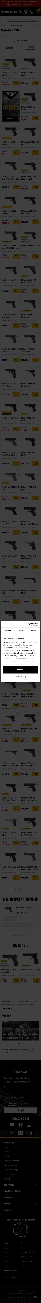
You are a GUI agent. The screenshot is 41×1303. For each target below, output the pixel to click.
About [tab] (33, 630)
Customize (19, 677)
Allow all (20, 669)
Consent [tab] (7, 630)
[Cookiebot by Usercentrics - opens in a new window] (28, 624)
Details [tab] (20, 630)
